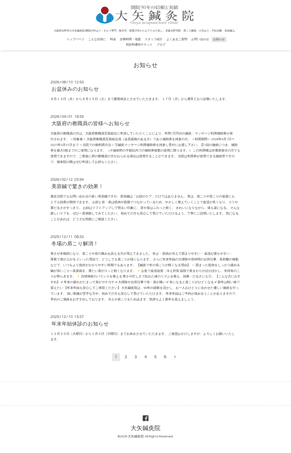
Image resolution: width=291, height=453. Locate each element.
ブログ (161, 44)
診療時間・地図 (130, 39)
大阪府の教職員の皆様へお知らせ (90, 123)
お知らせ (219, 39)
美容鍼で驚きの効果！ (77, 186)
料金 (113, 39)
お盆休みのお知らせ (75, 89)
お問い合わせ (200, 39)
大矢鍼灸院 (145, 428)
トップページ (75, 39)
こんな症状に (97, 39)
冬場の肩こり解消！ (74, 243)
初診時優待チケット (139, 44)
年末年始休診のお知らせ (80, 323)
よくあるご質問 (176, 39)
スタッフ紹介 (154, 39)
